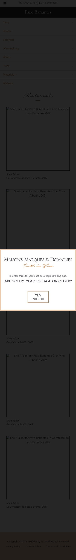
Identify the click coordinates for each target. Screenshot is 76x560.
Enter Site (38, 297)
